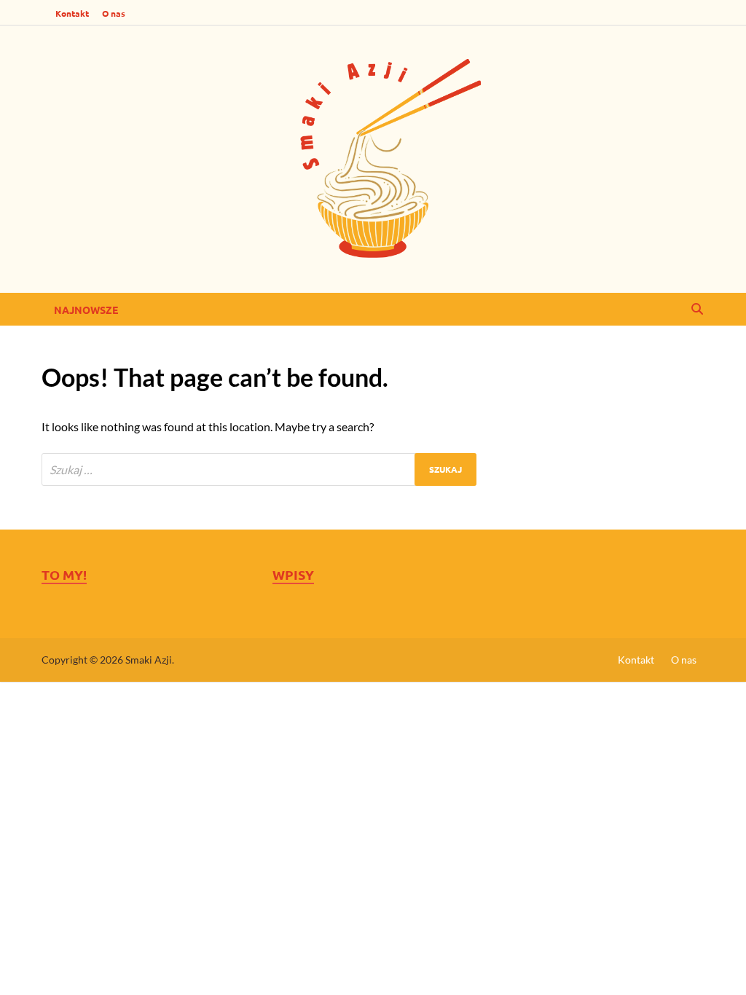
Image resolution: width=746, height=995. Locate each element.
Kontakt (72, 13)
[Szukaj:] (259, 469)
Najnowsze (86, 309)
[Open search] (697, 309)
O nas (113, 13)
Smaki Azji (148, 659)
